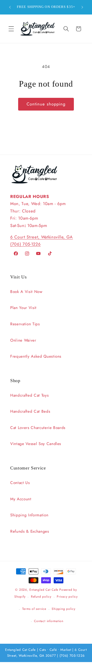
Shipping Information (29, 515)
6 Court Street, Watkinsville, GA (41, 237)
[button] (11, 29)
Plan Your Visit (23, 308)
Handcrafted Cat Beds (30, 411)
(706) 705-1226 (25, 244)
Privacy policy (67, 596)
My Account (20, 499)
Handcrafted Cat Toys (29, 395)
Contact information (48, 621)
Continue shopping (46, 104)
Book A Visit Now (26, 291)
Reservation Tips (25, 324)
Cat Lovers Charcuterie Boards (37, 428)
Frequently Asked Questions (35, 356)
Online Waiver (23, 340)
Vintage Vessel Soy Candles (35, 444)
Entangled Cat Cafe (43, 589)
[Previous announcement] (10, 7)
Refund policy (41, 596)
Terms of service (34, 609)
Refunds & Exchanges (29, 531)
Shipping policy (63, 609)
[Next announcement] (82, 7)
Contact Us (20, 483)
